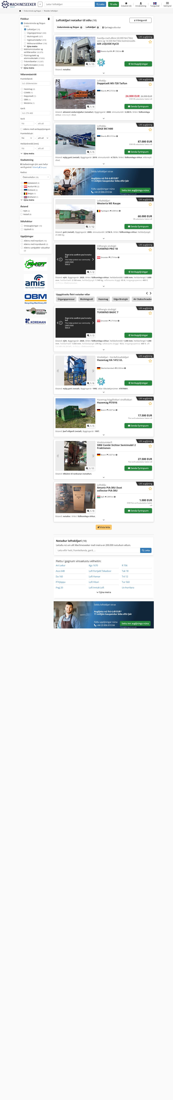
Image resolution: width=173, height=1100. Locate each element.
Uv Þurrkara (128, 587)
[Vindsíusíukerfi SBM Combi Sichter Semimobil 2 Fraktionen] (75, 456)
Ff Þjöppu (60, 582)
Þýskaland (33, 183)
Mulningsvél (35, 36)
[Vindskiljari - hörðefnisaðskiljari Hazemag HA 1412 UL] (75, 370)
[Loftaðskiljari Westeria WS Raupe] (75, 214)
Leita (101, 4)
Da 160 (59, 576)
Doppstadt (30, 96)
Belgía (31, 193)
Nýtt (26, 211)
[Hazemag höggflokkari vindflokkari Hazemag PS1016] (75, 413)
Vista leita (104, 527)
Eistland (32, 190)
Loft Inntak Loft (96, 587)
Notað (27, 214)
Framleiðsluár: (26, 133)
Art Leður (60, 565)
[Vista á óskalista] (150, 42)
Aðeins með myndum (35, 240)
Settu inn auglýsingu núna (135, 190)
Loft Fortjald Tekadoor (100, 571)
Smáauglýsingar (33, 225)
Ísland (39, 167)
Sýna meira (105, 592)
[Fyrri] (58, 51)
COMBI (28, 92)
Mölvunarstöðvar (37, 43)
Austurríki (33, 186)
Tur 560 (126, 582)
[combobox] (35, 177)
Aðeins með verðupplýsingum (36, 129)
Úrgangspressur (36, 33)
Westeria (29, 103)
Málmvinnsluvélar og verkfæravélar (33, 50)
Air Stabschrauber (143, 299)
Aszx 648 (60, 571)
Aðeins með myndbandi (36, 244)
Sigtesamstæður (36, 40)
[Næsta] (93, 51)
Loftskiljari (33, 29)
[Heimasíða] (20, 11)
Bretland (32, 197)
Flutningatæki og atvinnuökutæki (34, 57)
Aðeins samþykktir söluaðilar (37, 249)
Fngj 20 (59, 587)
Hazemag (29, 89)
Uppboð (29, 229)
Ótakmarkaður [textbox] (31, 177)
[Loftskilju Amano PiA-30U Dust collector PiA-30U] (75, 498)
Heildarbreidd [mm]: (29, 143)
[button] (167, 4)
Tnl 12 (125, 576)
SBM (27, 99)
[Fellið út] (104, 73)
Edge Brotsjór (121, 299)
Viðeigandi (141, 20)
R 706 (124, 565)
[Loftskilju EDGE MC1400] (75, 139)
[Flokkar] (40, 4)
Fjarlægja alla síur (112, 27)
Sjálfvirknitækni (34, 65)
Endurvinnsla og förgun (34, 24)
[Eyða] (81, 27)
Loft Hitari (94, 582)
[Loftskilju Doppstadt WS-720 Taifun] (75, 94)
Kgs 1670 (93, 565)
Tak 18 (125, 571)
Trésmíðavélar (34, 61)
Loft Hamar (94, 576)
